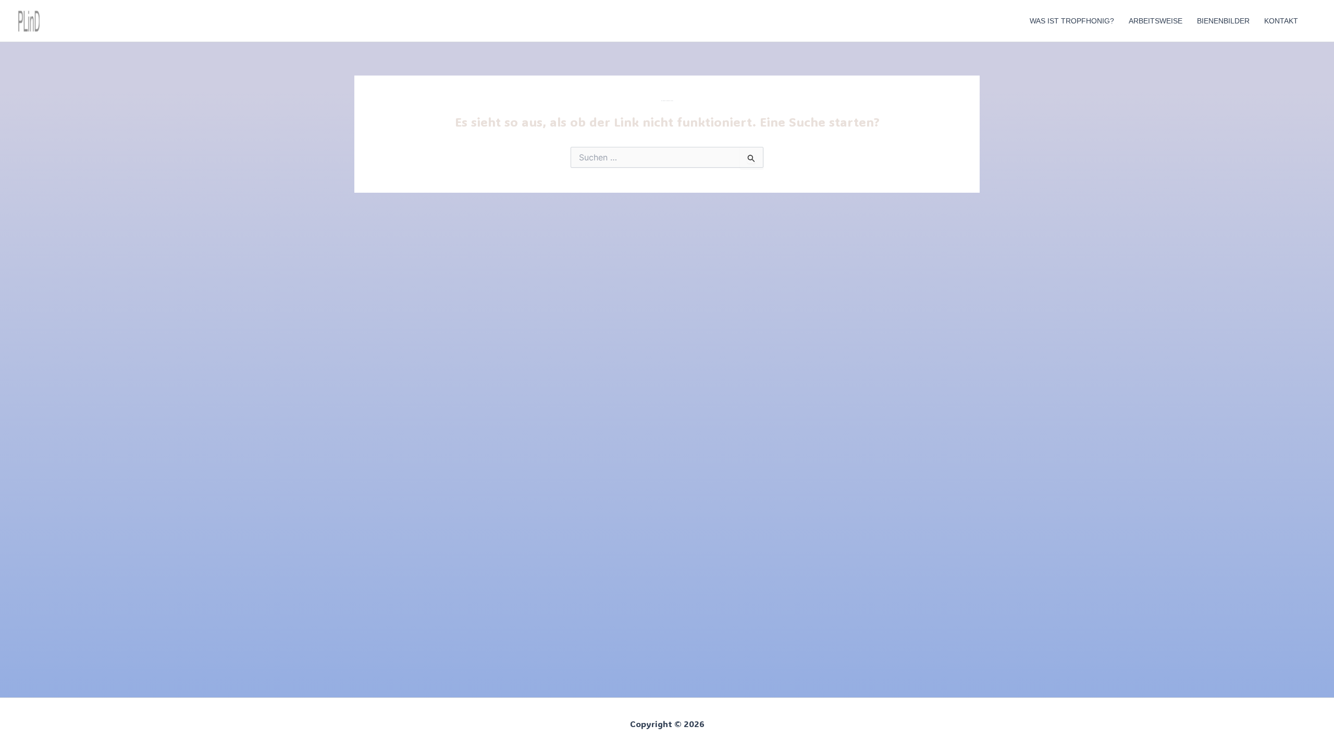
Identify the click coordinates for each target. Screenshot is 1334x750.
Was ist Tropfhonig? (1072, 21)
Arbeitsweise (1155, 21)
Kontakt (1281, 21)
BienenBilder (1223, 21)
